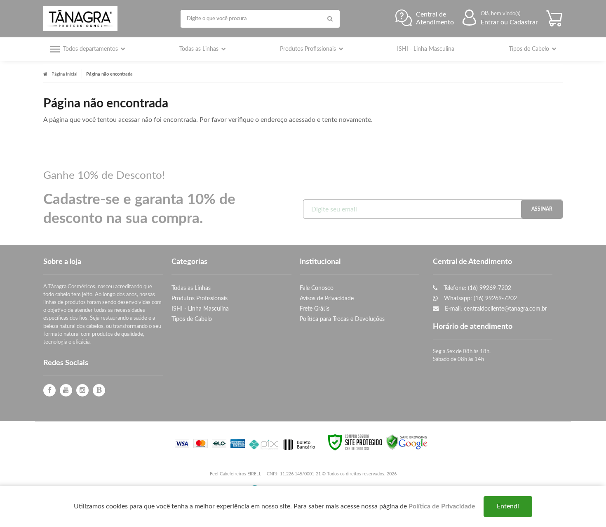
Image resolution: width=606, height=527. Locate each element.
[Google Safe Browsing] (406, 442)
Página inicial (65, 74)
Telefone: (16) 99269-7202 (476, 288)
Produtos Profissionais (199, 298)
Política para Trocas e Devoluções (342, 319)
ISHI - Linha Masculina (200, 309)
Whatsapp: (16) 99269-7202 (479, 298)
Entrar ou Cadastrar (509, 22)
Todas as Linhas (191, 288)
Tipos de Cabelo (191, 319)
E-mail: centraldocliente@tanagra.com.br (495, 309)
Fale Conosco (317, 288)
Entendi (508, 506)
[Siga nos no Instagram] (82, 390)
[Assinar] (541, 209)
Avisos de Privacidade (327, 298)
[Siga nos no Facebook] (49, 390)
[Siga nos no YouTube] (66, 390)
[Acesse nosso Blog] (99, 390)
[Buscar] (329, 19)
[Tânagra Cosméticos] (82, 18)
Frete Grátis (314, 309)
